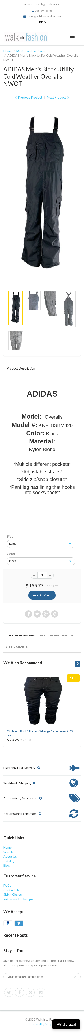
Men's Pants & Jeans (30, 51)
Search (8, 852)
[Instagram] (41, 992)
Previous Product (29, 97)
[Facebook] (19, 992)
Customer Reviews (20, 635)
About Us (54, 4)
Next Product (57, 97)
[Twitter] (8, 992)
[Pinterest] (30, 992)
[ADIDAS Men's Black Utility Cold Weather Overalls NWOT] (42, 195)
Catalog (40, 4)
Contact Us (11, 890)
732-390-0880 (43, 11)
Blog (6, 865)
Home (28, 4)
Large (12, 543)
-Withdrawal (66, 1024)
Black (12, 561)
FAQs (7, 885)
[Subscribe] (75, 976)
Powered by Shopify (42, 1024)
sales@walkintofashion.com (44, 16)
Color (11, 554)
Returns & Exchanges (56, 635)
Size (10, 536)
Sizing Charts (17, 646)
